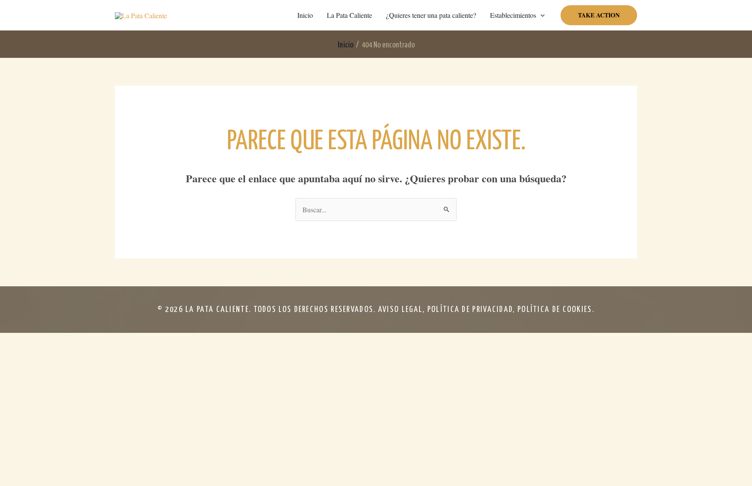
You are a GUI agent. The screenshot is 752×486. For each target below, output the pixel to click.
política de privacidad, (472, 309)
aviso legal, (402, 309)
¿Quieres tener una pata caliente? (431, 15)
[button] (599, 15)
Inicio (305, 15)
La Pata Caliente (349, 15)
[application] (540, 15)
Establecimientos (513, 15)
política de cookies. (555, 309)
